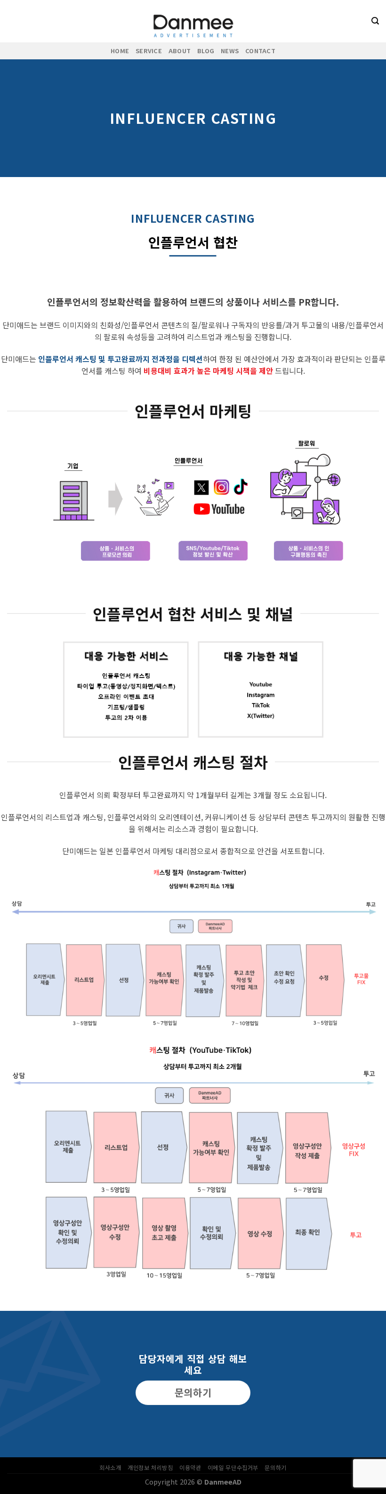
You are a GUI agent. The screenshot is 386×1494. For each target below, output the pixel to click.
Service (149, 50)
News (230, 50)
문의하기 (275, 1467)
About (180, 50)
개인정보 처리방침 (150, 1467)
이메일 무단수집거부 (233, 1467)
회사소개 (110, 1467)
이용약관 (190, 1467)
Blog (205, 50)
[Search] (375, 21)
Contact (260, 50)
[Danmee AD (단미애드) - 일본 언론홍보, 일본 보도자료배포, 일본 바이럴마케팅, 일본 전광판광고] (193, 21)
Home (120, 50)
